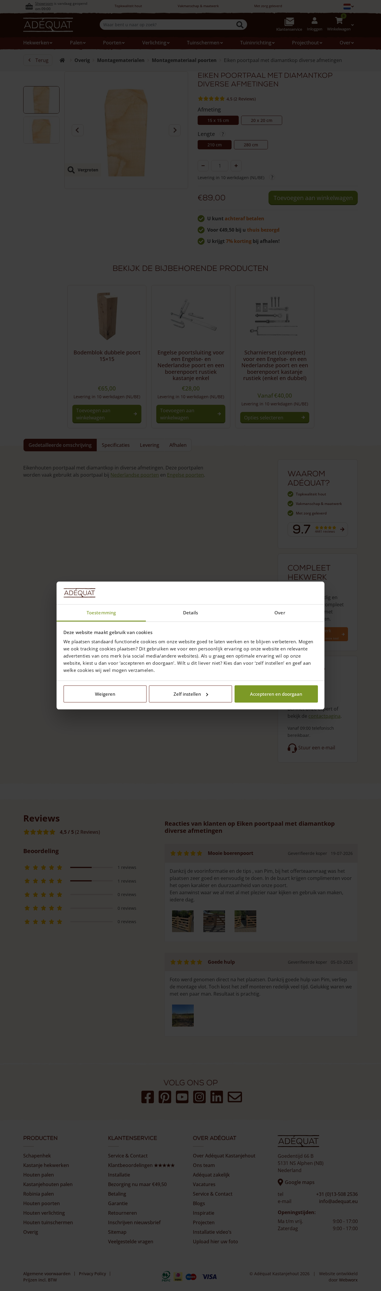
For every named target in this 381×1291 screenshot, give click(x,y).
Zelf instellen (187, 694)
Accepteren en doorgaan (276, 694)
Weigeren (105, 694)
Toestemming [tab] (101, 613)
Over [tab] (279, 613)
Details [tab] (190, 613)
